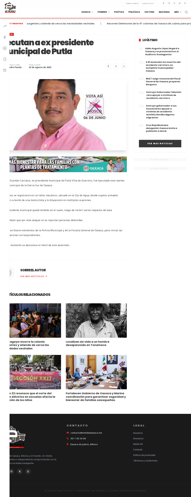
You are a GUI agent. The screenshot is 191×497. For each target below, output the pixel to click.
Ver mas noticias (160, 143)
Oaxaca (85, 12)
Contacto (148, 3)
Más (176, 12)
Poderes (102, 12)
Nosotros (138, 432)
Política (119, 12)
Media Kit (138, 444)
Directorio (132, 3)
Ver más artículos (32, 276)
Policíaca (134, 12)
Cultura (149, 12)
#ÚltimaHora (14, 23)
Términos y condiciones (145, 460)
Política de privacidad (144, 455)
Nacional (164, 12)
